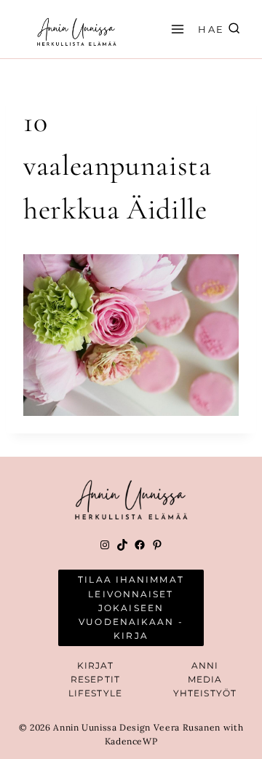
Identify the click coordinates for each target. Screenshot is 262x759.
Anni (204, 665)
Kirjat (95, 665)
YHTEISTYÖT (205, 693)
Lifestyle (95, 693)
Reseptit (95, 679)
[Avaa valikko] (175, 28)
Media (205, 679)
